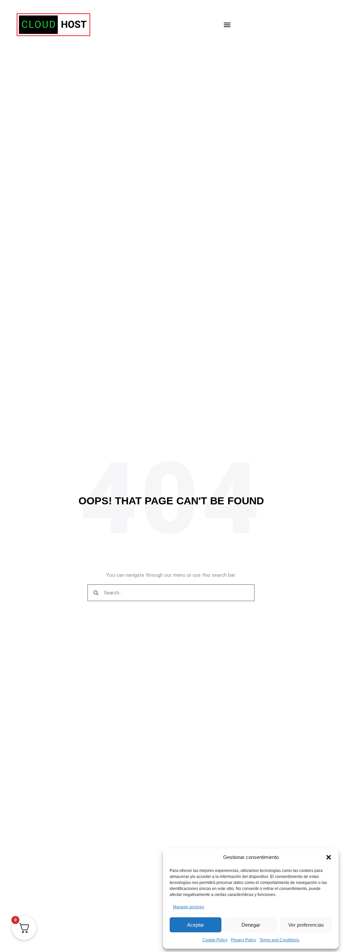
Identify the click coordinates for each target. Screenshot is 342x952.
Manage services (188, 907)
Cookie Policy (214, 940)
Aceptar (195, 925)
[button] (328, 857)
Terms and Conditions (279, 940)
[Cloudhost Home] (53, 24)
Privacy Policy (243, 940)
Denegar (250, 925)
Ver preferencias (306, 925)
